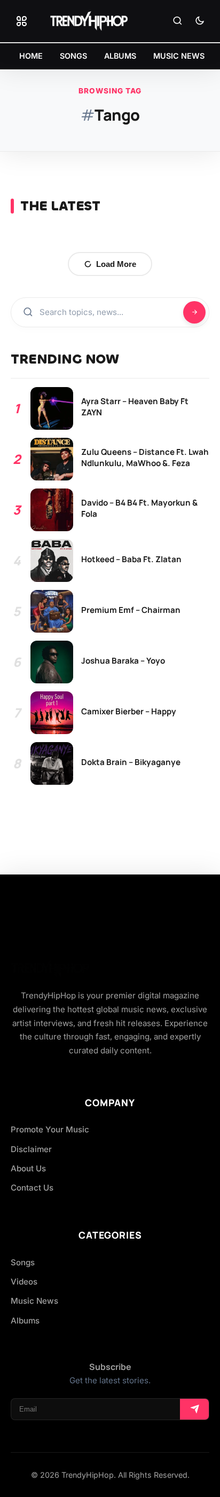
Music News (34, 1301)
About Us (28, 1168)
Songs (23, 1262)
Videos (24, 1282)
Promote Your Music (50, 1129)
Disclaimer (31, 1149)
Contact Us (32, 1188)
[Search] (177, 21)
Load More (116, 264)
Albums (25, 1320)
